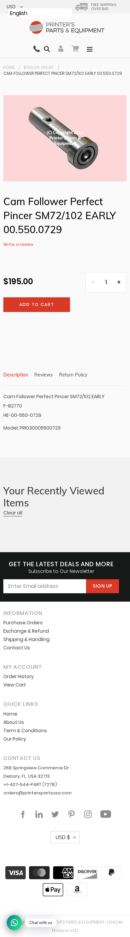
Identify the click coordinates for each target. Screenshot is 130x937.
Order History (18, 676)
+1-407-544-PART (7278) (30, 784)
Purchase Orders (23, 622)
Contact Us (16, 647)
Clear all (12, 512)
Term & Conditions (25, 730)
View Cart (14, 684)
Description (15, 375)
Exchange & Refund (26, 631)
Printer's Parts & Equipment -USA (81, 922)
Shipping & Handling (26, 639)
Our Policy (14, 739)
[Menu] (90, 48)
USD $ (63, 837)
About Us (13, 722)
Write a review (18, 244)
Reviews (43, 375)
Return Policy (73, 375)
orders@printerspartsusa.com (37, 793)
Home (9, 67)
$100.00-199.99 (39, 67)
